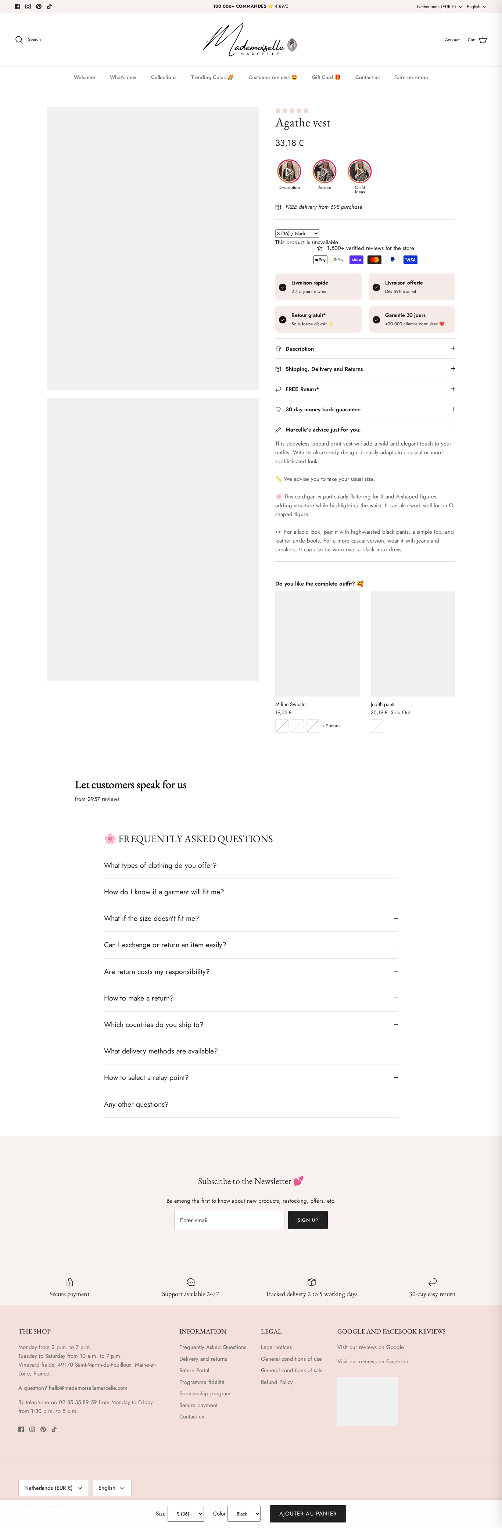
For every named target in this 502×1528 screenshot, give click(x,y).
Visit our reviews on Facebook (373, 1361)
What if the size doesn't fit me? (151, 918)
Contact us (367, 77)
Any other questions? (136, 1104)
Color (219, 1514)
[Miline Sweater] (317, 644)
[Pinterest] (39, 6)
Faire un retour (411, 77)
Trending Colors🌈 (212, 77)
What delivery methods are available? (161, 1051)
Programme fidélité (202, 1382)
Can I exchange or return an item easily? (165, 945)
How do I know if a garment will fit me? (164, 892)
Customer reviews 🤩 (272, 77)
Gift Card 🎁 (326, 77)
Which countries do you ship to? (154, 1024)
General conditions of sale (292, 1370)
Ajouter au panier (308, 1514)
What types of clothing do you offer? (160, 865)
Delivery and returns (203, 1359)
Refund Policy (277, 1382)
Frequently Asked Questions (212, 1347)
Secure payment (198, 1405)
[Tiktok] (49, 6)
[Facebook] (17, 6)
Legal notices (276, 1347)
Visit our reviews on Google (370, 1347)
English (473, 6)
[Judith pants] (413, 644)
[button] (293, 111)
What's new (123, 77)
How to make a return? (139, 998)
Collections (163, 77)
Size (161, 1514)
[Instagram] (28, 6)
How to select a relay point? (146, 1077)
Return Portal (194, 1370)
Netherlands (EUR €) (436, 6)
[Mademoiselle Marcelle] (251, 40)
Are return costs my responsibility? (157, 971)
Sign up (308, 1220)
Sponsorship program (204, 1393)
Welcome (84, 77)
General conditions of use (291, 1359)
